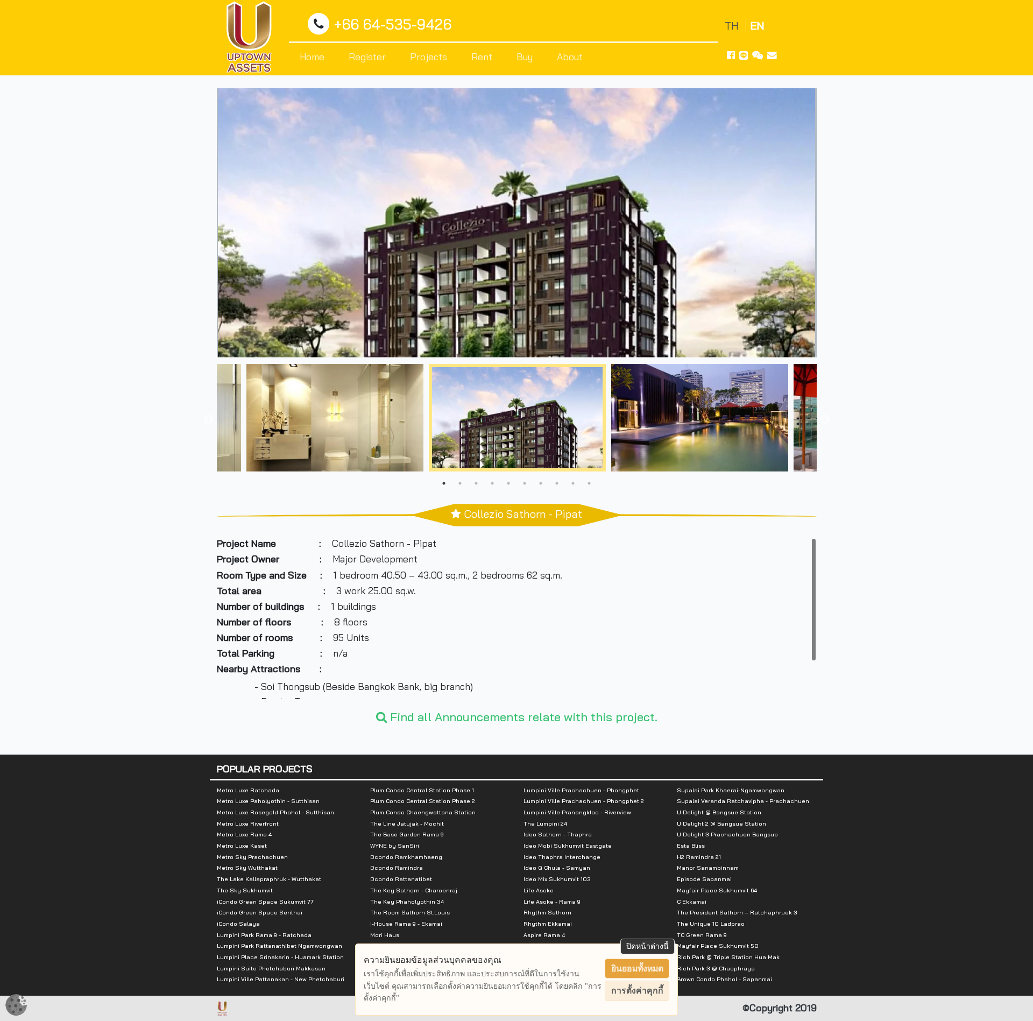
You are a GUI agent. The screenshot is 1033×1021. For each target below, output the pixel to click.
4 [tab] (492, 483)
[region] (517, 618)
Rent (481, 56)
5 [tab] (508, 483)
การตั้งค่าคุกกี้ (637, 990)
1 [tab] (443, 483)
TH (733, 25)
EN (757, 25)
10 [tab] (589, 483)
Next (824, 419)
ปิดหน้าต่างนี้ (647, 946)
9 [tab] (573, 483)
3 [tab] (476, 483)
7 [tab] (540, 483)
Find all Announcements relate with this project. (522, 716)
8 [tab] (556, 483)
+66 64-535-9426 (392, 24)
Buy (524, 56)
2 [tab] (460, 483)
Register (367, 56)
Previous (208, 419)
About (570, 56)
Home (312, 56)
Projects (428, 56)
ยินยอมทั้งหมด (637, 968)
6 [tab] (524, 483)
